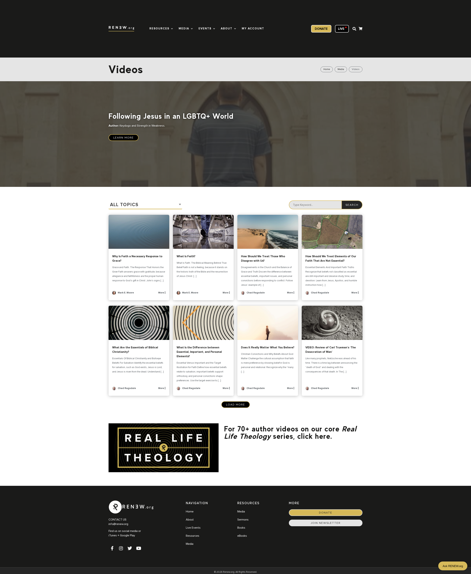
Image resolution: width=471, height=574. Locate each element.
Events (205, 28)
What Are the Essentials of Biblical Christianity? (139, 323)
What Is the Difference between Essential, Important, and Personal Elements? (203, 323)
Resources (159, 28)
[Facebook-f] (112, 548)
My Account (253, 28)
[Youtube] (138, 548)
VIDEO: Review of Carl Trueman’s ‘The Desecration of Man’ (332, 323)
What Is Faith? (203, 232)
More (161, 293)
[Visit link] (360, 29)
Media (184, 28)
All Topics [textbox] (124, 204)
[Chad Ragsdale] (243, 294)
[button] (354, 29)
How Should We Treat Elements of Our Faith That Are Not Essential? (332, 232)
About (226, 28)
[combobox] (145, 204)
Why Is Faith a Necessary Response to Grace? (139, 232)
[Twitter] (129, 548)
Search (352, 204)
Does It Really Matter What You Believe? (267, 323)
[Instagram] (120, 548)
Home (326, 69)
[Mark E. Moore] (114, 294)
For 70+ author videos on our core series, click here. (290, 432)
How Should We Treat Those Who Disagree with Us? (267, 232)
